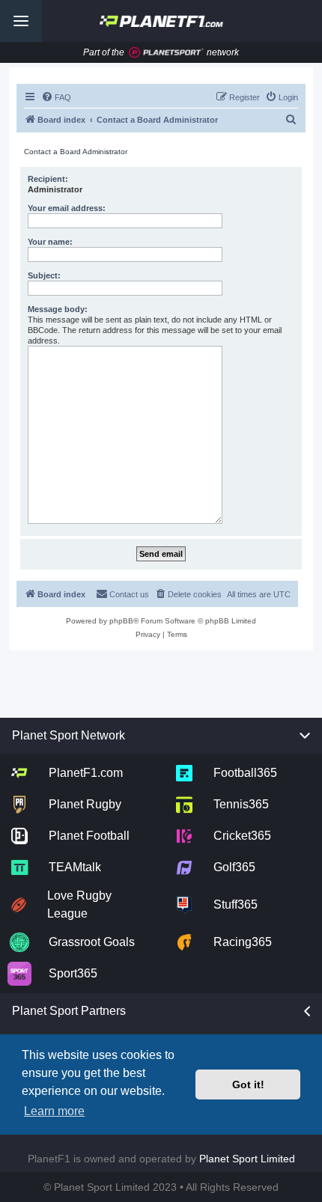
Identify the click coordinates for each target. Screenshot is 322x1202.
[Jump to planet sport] (166, 52)
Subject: (44, 275)
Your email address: (67, 208)
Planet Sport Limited (247, 1159)
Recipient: (48, 178)
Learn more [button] (54, 1111)
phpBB (121, 621)
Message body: (58, 309)
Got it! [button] (248, 1084)
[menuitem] (56, 97)
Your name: (50, 241)
